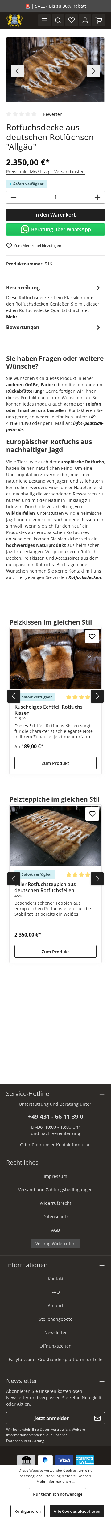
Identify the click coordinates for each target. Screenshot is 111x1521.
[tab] (54, 301)
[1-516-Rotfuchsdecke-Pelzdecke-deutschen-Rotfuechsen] (55, 69)
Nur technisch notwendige (57, 1494)
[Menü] (44, 20)
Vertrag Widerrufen (55, 1243)
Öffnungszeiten (55, 1346)
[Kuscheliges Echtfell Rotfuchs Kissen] (55, 659)
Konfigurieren (27, 1511)
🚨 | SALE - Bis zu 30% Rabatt (55, 6)
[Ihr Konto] (85, 20)
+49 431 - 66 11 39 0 (55, 1116)
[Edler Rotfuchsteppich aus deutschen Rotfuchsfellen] (55, 836)
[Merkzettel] (71, 20)
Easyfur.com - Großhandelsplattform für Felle (55, 1359)
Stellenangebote (55, 1319)
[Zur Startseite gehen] (14, 20)
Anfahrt (56, 1305)
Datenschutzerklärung (25, 1440)
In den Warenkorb (55, 214)
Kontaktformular (73, 1145)
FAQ (55, 1292)
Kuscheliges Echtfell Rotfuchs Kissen (48, 710)
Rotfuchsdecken (84, 577)
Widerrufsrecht (55, 1203)
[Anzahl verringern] (13, 197)
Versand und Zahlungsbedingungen (55, 1190)
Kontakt (56, 1279)
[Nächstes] (93, 71)
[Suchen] (58, 20)
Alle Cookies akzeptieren (77, 1511)
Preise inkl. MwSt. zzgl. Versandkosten (45, 171)
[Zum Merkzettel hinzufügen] (92, 636)
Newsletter (55, 1332)
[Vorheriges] (17, 71)
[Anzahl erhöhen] (97, 197)
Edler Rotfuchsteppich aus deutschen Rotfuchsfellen (45, 887)
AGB (55, 1230)
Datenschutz (55, 1216)
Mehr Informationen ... (55, 1481)
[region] (55, 71)
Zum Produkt (55, 763)
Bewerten (53, 114)
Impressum (55, 1176)
